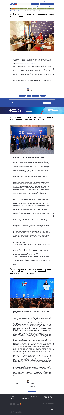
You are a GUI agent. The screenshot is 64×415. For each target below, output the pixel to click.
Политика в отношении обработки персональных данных (17, 411)
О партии (11, 6)
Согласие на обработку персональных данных (16, 412)
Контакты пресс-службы (25, 398)
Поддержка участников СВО (32, 8)
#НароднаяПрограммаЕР (32, 391)
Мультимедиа (44, 6)
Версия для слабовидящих (51, 1)
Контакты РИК (12, 398)
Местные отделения (31, 6)
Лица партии (16, 6)
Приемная (38, 6)
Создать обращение (47, 102)
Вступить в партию (51, 6)
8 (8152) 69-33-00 (49, 397)
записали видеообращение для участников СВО (31, 63)
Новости (19, 10)
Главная (11, 10)
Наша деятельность (23, 6)
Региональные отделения (35, 396)
